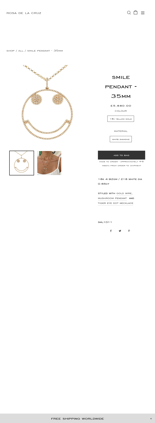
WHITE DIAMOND (120, 139)
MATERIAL (121, 131)
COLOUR (121, 110)
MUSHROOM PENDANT (112, 198)
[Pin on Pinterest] (130, 231)
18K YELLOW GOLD (121, 118)
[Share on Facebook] (112, 231)
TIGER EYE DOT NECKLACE (115, 203)
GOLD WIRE (124, 193)
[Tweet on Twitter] (121, 231)
